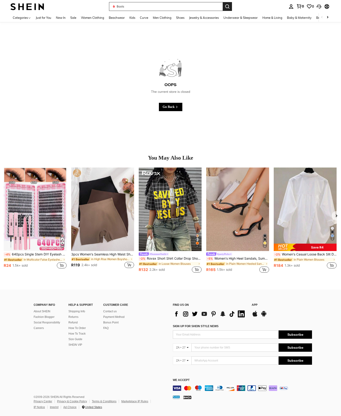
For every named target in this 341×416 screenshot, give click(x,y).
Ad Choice (70, 407)
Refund (73, 322)
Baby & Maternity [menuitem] (299, 17)
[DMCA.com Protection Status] (187, 397)
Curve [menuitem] (144, 17)
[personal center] (291, 6)
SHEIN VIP (75, 344)
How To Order (77, 328)
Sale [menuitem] (73, 17)
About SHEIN (42, 311)
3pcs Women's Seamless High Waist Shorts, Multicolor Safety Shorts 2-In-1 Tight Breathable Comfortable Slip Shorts (102, 254)
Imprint (54, 407)
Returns (73, 317)
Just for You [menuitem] (43, 17)
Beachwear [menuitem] (117, 17)
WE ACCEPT (181, 380)
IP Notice (39, 407)
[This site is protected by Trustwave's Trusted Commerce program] (176, 397)
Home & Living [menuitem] (272, 17)
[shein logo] (27, 6)
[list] (210, 313)
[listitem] (35, 221)
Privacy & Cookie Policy (72, 401)
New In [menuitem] (61, 17)
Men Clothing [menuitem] (162, 17)
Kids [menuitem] (132, 17)
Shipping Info (76, 311)
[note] (305, 247)
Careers (39, 328)
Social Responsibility (47, 322)
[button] (319, 6)
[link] (300, 6)
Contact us (110, 311)
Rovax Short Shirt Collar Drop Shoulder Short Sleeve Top (171, 258)
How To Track (77, 333)
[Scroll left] (322, 17)
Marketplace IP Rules (134, 401)
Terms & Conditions (104, 401)
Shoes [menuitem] (180, 17)
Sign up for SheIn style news (196, 326)
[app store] (255, 316)
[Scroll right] (327, 17)
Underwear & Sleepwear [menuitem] (240, 17)
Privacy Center (43, 401)
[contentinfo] (242, 388)
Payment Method (114, 317)
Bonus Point (111, 322)
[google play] (264, 316)
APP (254, 304)
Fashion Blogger (44, 317)
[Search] (227, 6)
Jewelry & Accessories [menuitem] (204, 17)
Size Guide (75, 339)
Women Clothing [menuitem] (92, 17)
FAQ (106, 328)
